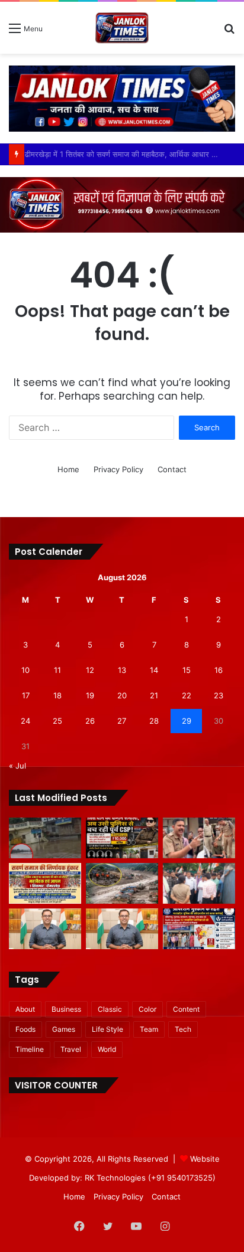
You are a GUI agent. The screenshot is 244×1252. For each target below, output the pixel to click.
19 (90, 695)
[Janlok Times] (122, 27)
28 (154, 720)
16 (218, 670)
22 (186, 695)
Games (63, 1029)
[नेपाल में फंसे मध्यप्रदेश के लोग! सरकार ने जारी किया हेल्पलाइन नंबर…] (122, 883)
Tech (183, 1029)
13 (122, 670)
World (107, 1049)
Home (68, 469)
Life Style (107, 1029)
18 (57, 695)
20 (122, 695)
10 (25, 670)
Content (186, 1009)
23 (218, 695)
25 (57, 720)
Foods (25, 1029)
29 (186, 720)
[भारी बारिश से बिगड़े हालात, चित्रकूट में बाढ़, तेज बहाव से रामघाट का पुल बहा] (45, 838)
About (25, 1009)
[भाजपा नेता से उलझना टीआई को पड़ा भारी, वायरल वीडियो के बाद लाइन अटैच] (199, 838)
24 (25, 720)
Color (147, 1009)
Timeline (29, 1049)
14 (154, 670)
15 (186, 670)
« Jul (17, 765)
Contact (172, 469)
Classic (110, 1009)
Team (149, 1029)
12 (90, 670)
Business (66, 1009)
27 (121, 720)
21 (154, 695)
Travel (70, 1049)
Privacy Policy (118, 469)
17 (26, 695)
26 (90, 720)
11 (57, 670)
